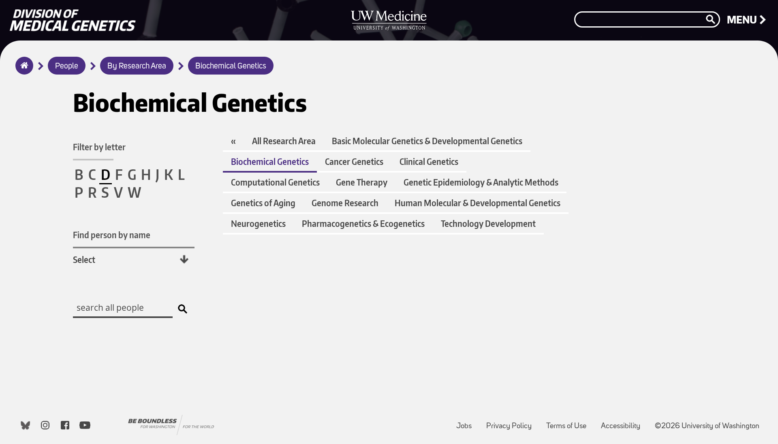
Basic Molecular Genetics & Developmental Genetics (427, 140)
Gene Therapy (361, 182)
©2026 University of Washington (707, 426)
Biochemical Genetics (230, 66)
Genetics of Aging (263, 202)
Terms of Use (569, 422)
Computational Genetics (275, 182)
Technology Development (488, 223)
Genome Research (345, 202)
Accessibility (624, 422)
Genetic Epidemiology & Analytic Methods (481, 182)
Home (22, 71)
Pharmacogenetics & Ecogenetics (363, 223)
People (66, 66)
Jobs (467, 422)
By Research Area (136, 66)
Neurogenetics (258, 223)
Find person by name (111, 234)
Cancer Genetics (354, 161)
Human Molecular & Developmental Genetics (477, 202)
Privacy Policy (512, 422)
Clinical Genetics (429, 161)
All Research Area (284, 140)
